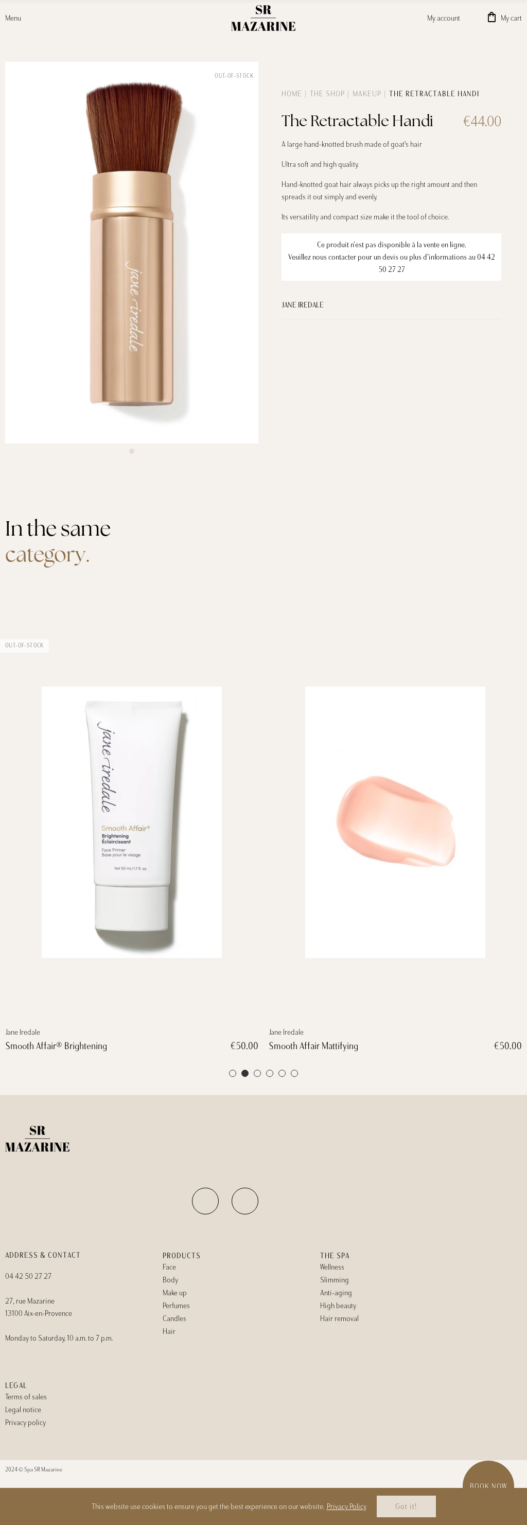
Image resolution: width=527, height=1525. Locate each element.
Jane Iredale (303, 305)
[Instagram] (245, 1201)
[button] (131, 451)
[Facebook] (205, 1201)
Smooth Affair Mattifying (313, 1046)
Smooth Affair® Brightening (56, 1046)
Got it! (406, 1506)
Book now (488, 1486)
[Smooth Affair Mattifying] (395, 822)
